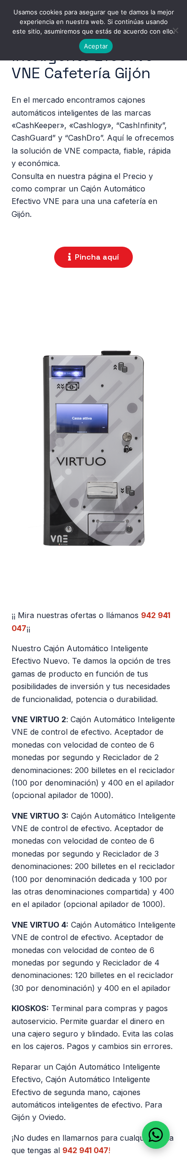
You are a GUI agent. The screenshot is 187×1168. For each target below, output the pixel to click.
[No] (175, 30)
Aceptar (96, 46)
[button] (156, 1135)
